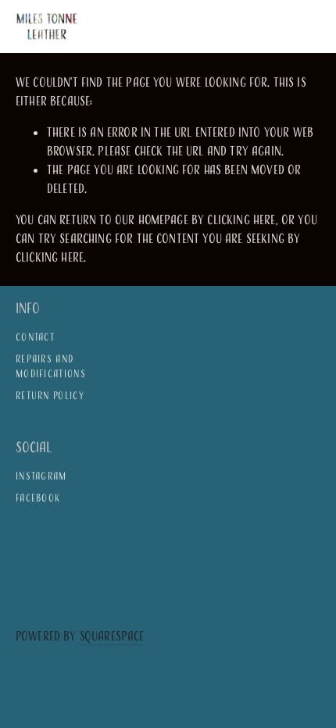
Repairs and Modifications (51, 366)
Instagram (41, 475)
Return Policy (50, 395)
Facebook (38, 497)
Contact (35, 336)
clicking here (241, 219)
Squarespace (112, 636)
